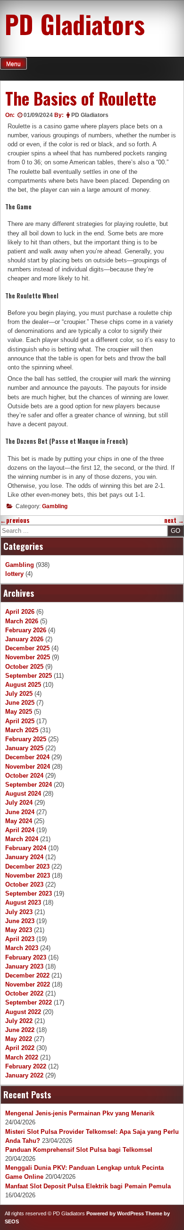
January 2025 (24, 748)
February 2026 (25, 630)
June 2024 (19, 812)
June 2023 (19, 921)
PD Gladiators (75, 23)
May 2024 (18, 821)
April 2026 (19, 611)
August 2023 (23, 902)
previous (15, 520)
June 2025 (19, 702)
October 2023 (24, 884)
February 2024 (25, 848)
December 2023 (27, 866)
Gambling (54, 506)
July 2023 (19, 912)
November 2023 (27, 875)
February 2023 (25, 957)
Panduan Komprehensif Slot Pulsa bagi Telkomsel (78, 1149)
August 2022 (23, 1011)
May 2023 (18, 930)
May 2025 (18, 711)
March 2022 (21, 1057)
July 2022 (19, 1020)
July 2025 (19, 693)
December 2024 (27, 757)
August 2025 (23, 684)
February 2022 (25, 1066)
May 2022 (18, 1038)
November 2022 (27, 984)
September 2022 (28, 1002)
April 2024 (19, 830)
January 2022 (24, 1075)
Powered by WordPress (115, 1213)
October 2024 (24, 775)
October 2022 (24, 993)
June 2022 (19, 1029)
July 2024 (19, 802)
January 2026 (24, 639)
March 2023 (21, 948)
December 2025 (27, 648)
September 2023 (28, 893)
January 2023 (24, 966)
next (174, 520)
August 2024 (23, 793)
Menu (13, 64)
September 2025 (28, 675)
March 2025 (21, 730)
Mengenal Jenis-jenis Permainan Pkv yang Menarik (79, 1113)
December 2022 (27, 975)
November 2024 (27, 766)
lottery (14, 573)
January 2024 (24, 857)
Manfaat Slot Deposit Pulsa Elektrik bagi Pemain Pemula (88, 1186)
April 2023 (19, 939)
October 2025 (24, 666)
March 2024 (21, 839)
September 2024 (28, 784)
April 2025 (19, 721)
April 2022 (19, 1047)
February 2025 (25, 739)
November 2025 (27, 657)
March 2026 (21, 621)
